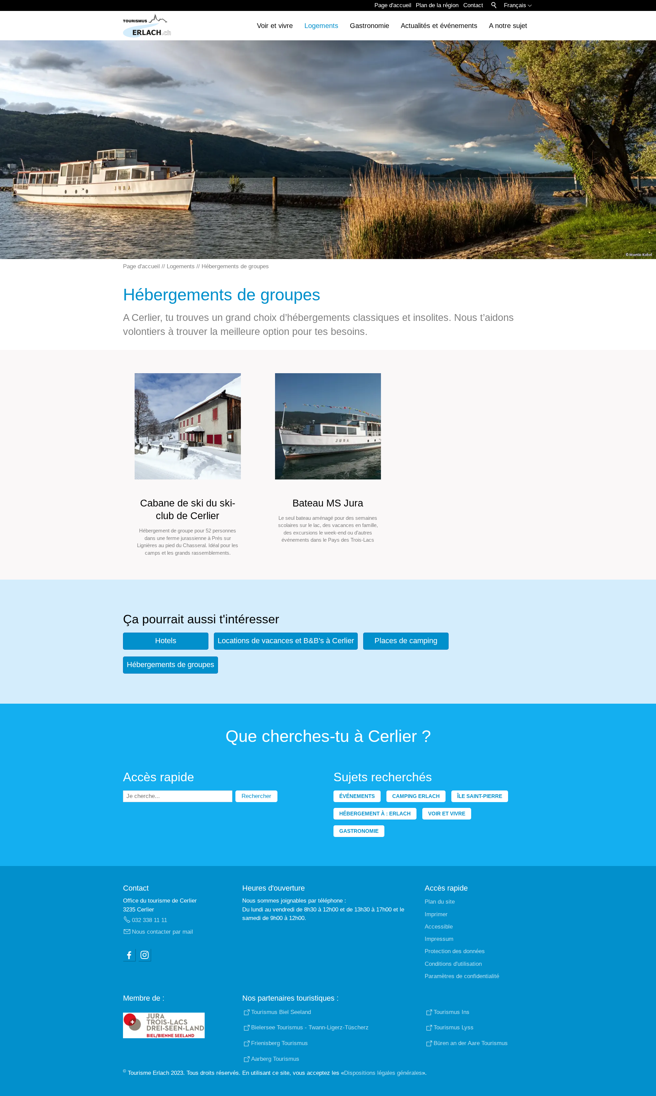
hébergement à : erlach (375, 813)
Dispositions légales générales (383, 1073)
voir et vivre (446, 813)
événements (357, 796)
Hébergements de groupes (170, 664)
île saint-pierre (479, 796)
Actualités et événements (439, 25)
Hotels (165, 640)
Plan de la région (437, 5)
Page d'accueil (392, 5)
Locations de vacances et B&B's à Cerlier (286, 640)
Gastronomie (369, 25)
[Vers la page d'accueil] (147, 26)
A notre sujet (508, 25)
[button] (129, 955)
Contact (473, 5)
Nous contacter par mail (162, 932)
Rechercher (256, 796)
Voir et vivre (275, 25)
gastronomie (359, 831)
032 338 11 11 (149, 920)
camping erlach (416, 796)
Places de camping (405, 640)
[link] (187, 465)
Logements (321, 25)
